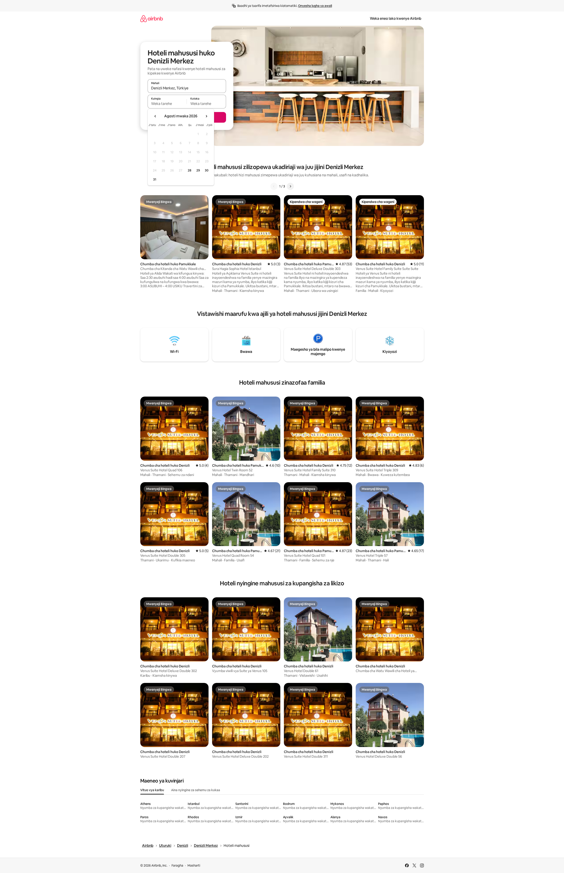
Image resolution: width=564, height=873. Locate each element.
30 (207, 170)
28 (189, 170)
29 (198, 170)
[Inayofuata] (290, 186)
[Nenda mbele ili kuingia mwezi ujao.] (206, 116)
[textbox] (167, 103)
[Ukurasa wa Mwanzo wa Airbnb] (151, 19)
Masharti (193, 865)
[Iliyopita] (273, 186)
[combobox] (186, 88)
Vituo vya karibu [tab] (152, 790)
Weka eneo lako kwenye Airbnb (395, 18)
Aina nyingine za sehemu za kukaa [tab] (195, 790)
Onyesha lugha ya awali (315, 6)
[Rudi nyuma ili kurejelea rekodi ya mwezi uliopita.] (155, 116)
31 (154, 179)
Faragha (177, 865)
